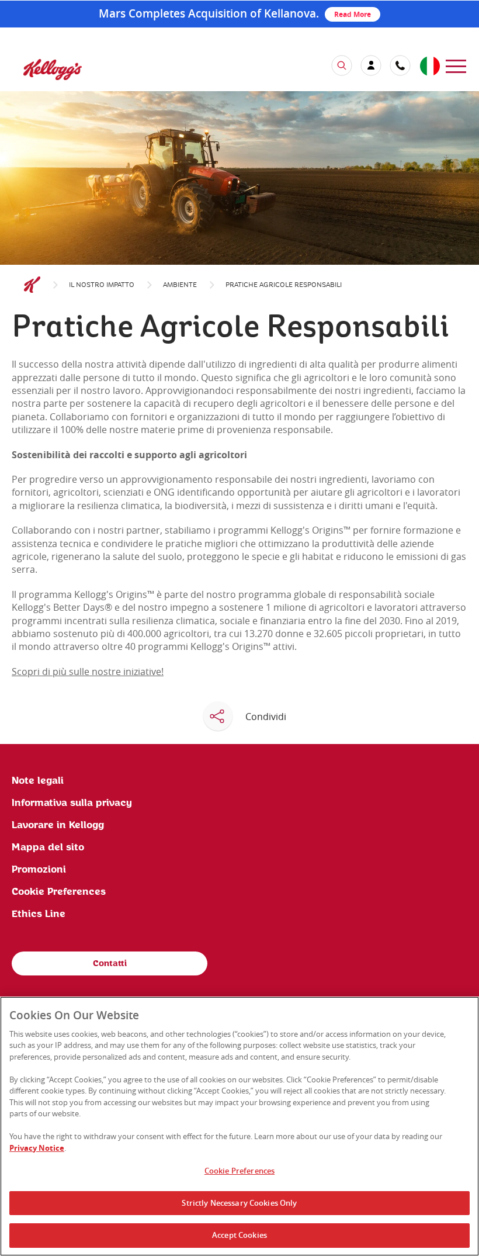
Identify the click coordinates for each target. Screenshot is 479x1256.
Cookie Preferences (239, 1170)
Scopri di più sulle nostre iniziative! (88, 671)
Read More (352, 14)
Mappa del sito (48, 847)
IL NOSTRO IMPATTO (101, 285)
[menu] (456, 65)
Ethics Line (38, 914)
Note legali (38, 781)
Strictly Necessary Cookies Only (239, 1203)
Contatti (110, 964)
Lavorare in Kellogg (58, 825)
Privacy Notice (36, 1148)
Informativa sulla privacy (72, 803)
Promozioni (39, 869)
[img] (52, 69)
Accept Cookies (239, 1235)
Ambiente (180, 285)
